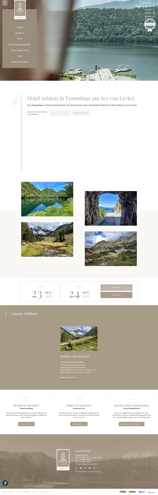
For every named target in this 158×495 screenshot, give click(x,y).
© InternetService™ (44, 492)
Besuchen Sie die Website (131, 424)
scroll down (79, 76)
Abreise (78, 287)
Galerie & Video (19, 61)
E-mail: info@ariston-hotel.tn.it (87, 464)
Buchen (116, 288)
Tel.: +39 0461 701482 (83, 460)
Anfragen (116, 295)
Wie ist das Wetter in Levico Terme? (87, 472)
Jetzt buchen (25, 424)
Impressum (35, 492)
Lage (19, 55)
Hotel (20, 27)
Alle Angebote (78, 424)
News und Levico (19, 50)
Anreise (41, 287)
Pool (19, 38)
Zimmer (19, 32)
